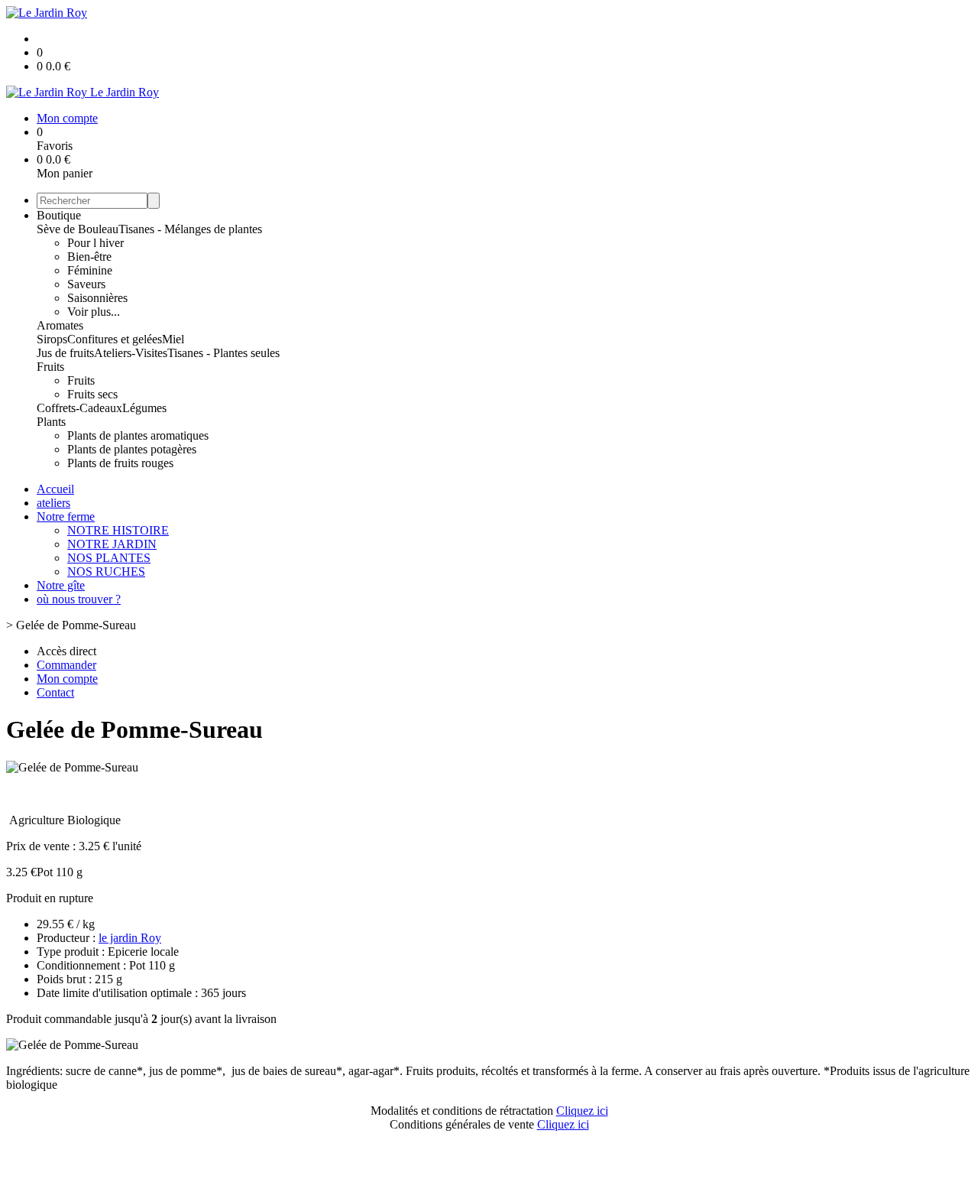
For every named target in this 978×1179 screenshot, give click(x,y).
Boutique (59, 215)
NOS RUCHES (106, 571)
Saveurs (86, 284)
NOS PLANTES (109, 557)
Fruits (50, 366)
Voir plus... (93, 311)
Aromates (60, 325)
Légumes (144, 407)
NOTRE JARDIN (112, 544)
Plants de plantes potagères (131, 449)
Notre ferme (66, 516)
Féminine (89, 270)
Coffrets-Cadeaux (79, 407)
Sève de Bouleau (77, 228)
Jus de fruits (65, 352)
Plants (51, 421)
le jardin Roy (130, 937)
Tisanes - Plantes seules (223, 352)
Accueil (55, 488)
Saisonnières (97, 297)
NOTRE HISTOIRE (118, 530)
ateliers (53, 502)
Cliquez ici (582, 1110)
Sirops (52, 339)
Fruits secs (92, 394)
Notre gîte (61, 585)
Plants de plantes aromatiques (138, 435)
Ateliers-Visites (130, 352)
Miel (173, 339)
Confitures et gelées (114, 339)
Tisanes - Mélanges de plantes (190, 228)
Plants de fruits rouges (120, 462)
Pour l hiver (95, 242)
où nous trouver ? (79, 599)
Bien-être (89, 256)
